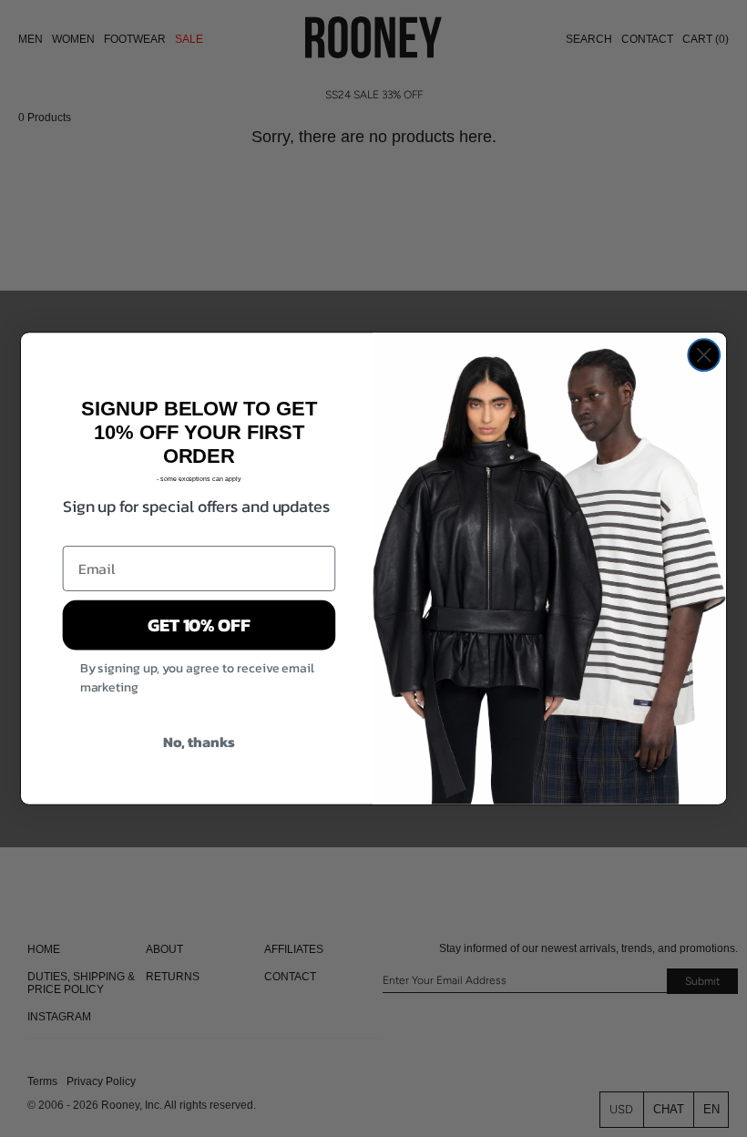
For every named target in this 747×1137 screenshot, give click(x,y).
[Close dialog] (704, 355)
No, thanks (199, 742)
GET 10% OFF (199, 625)
